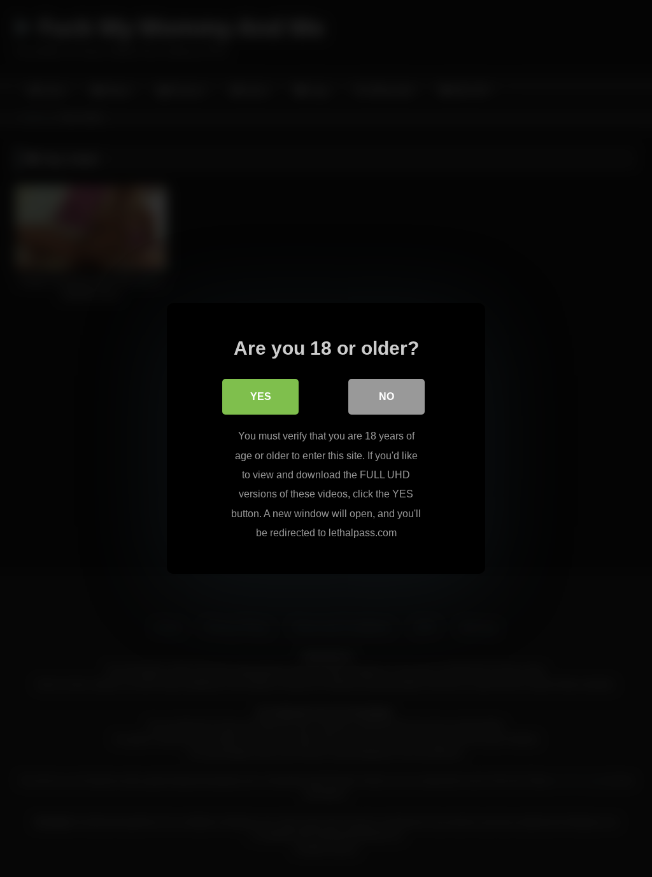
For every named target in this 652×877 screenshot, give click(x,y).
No (386, 396)
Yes (260, 396)
